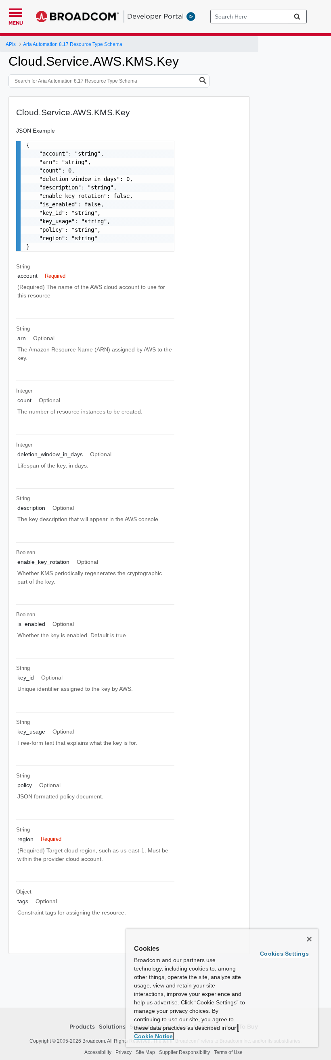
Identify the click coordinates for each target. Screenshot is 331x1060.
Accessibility (97, 1052)
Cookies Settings (284, 953)
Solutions (112, 1027)
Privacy (123, 1052)
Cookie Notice (153, 1036)
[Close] (309, 939)
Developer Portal (155, 16)
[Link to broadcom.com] (77, 16)
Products (82, 1027)
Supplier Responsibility (184, 1052)
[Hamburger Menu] (15, 11)
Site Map (145, 1052)
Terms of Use (228, 1052)
